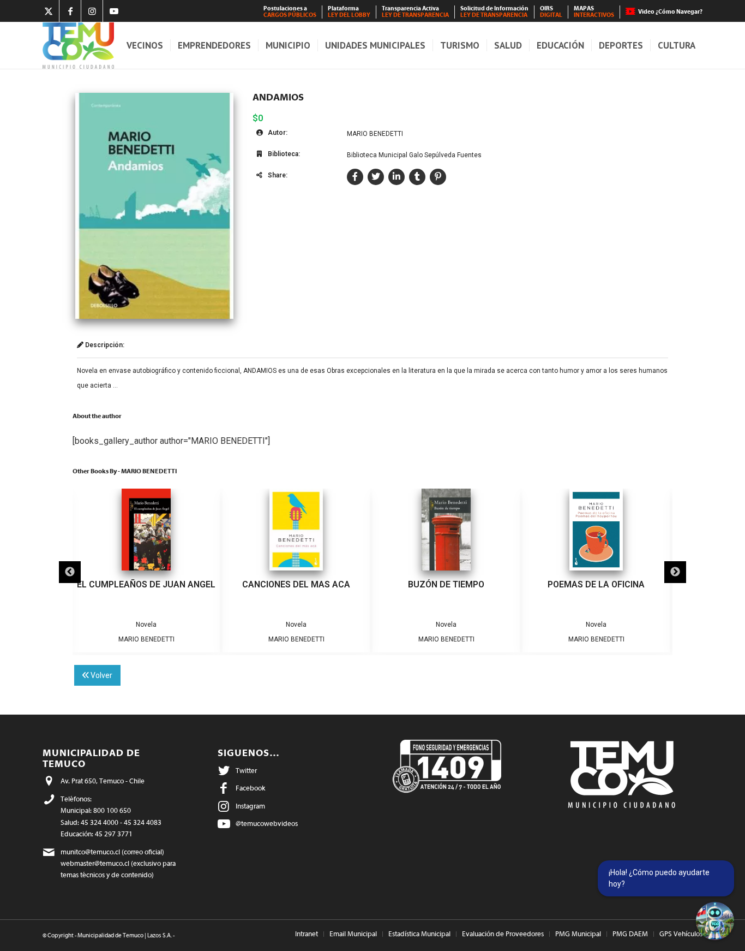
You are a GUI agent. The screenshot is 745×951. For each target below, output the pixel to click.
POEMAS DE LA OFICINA (596, 584)
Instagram (250, 806)
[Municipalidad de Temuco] (78, 45)
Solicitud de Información (494, 12)
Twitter (246, 770)
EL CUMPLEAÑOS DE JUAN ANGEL (146, 584)
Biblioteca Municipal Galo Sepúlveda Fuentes (414, 155)
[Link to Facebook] (70, 11)
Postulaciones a (289, 12)
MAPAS (594, 12)
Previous (70, 572)
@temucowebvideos (267, 823)
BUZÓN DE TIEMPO (446, 584)
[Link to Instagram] (92, 11)
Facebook (250, 788)
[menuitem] (290, 12)
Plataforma (349, 12)
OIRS (551, 12)
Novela (146, 624)
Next (675, 572)
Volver (100, 675)
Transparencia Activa (415, 12)
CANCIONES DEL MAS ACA (296, 584)
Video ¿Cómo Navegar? (670, 11)
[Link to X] (48, 11)
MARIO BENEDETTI (375, 134)
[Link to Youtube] (114, 11)
